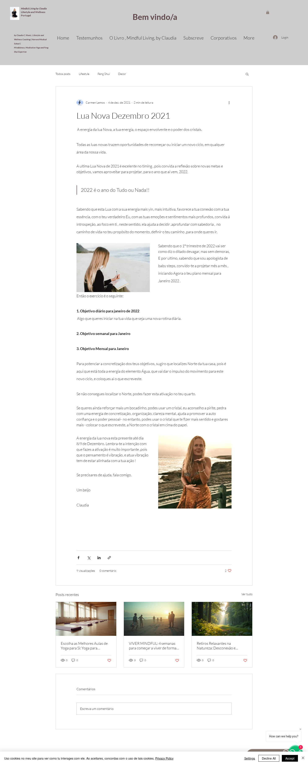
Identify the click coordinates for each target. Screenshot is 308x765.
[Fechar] (302, 758)
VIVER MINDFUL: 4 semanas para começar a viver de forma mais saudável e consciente (152, 645)
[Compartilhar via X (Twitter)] (89, 558)
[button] (267, 12)
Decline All (269, 758)
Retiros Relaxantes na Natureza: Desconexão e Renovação (216, 645)
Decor (122, 74)
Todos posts (63, 74)
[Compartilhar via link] (109, 558)
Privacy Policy (164, 758)
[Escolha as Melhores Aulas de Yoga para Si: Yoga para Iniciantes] (86, 619)
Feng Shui (104, 74)
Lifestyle (84, 74)
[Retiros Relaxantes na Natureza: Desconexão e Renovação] (222, 619)
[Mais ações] (229, 102)
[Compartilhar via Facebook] (78, 558)
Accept (289, 758)
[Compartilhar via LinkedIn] (99, 558)
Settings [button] (249, 758)
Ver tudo (246, 594)
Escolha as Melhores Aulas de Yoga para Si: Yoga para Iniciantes (84, 645)
